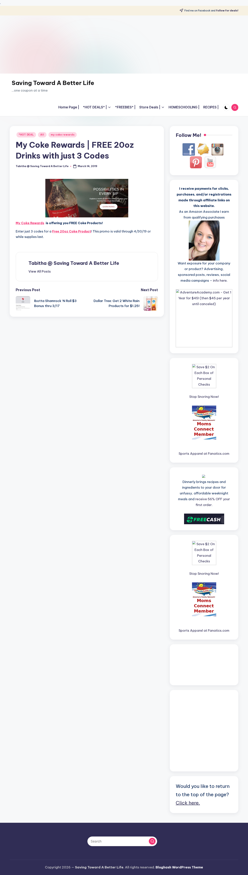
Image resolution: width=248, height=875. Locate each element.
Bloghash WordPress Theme (179, 867)
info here (220, 280)
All (42, 134)
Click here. (188, 803)
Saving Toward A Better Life (53, 83)
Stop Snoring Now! (204, 397)
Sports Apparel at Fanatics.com (204, 453)
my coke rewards (63, 134)
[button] (39, 271)
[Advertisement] (124, 44)
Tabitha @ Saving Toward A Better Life (73, 263)
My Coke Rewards (30, 223)
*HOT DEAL (26, 134)
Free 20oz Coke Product (71, 231)
